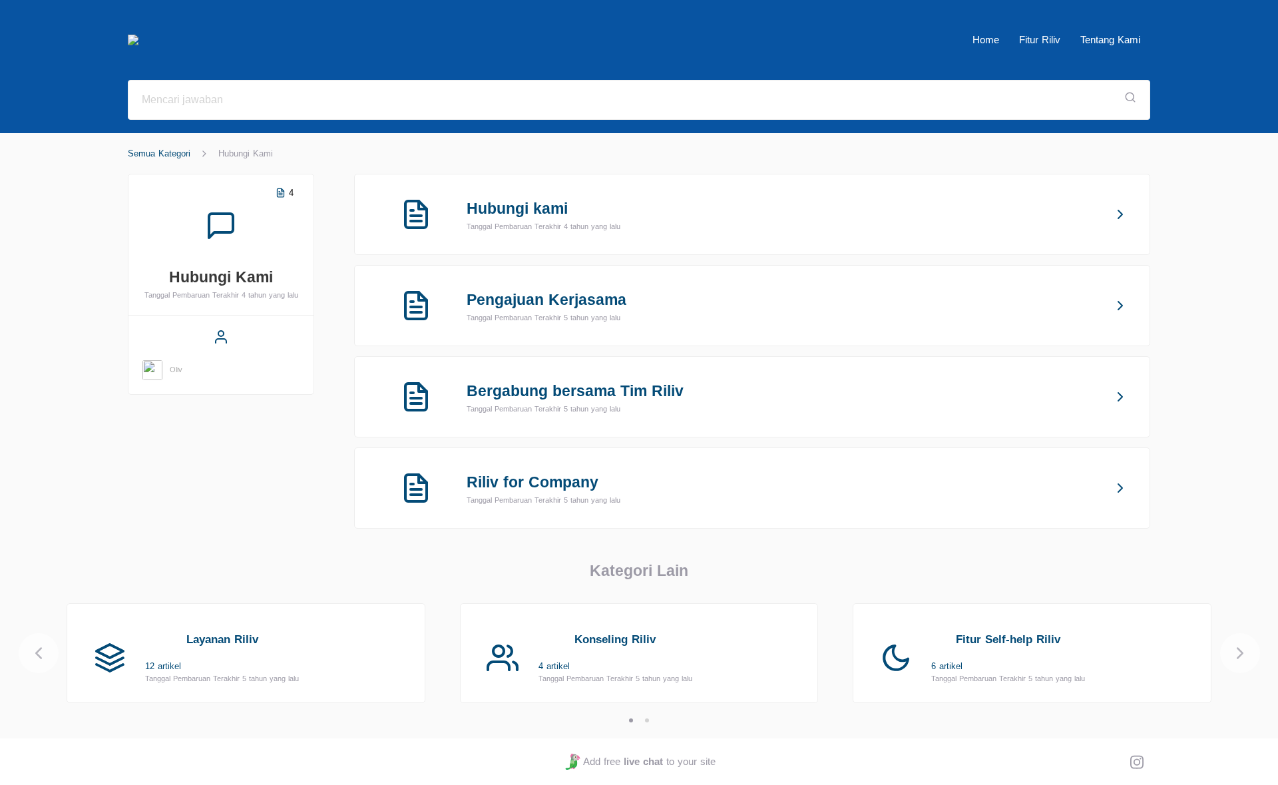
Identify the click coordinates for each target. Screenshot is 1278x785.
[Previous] (39, 653)
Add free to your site (649, 761)
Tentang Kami (1110, 39)
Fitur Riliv (1039, 39)
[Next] (1240, 653)
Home (985, 39)
